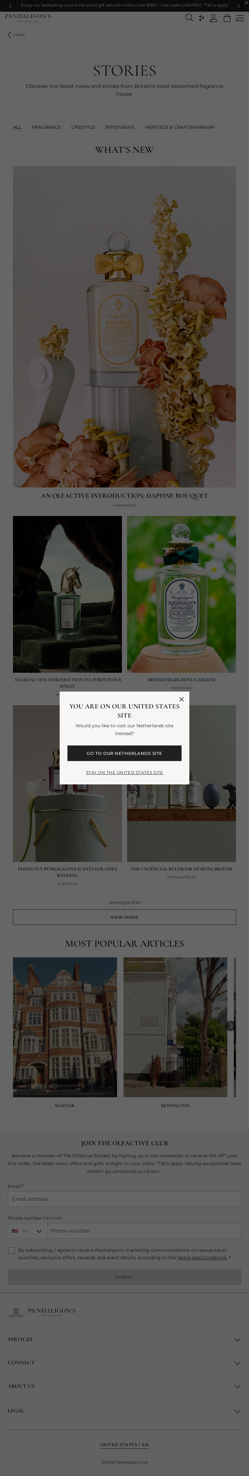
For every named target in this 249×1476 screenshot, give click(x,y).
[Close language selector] (181, 699)
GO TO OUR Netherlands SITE (124, 753)
